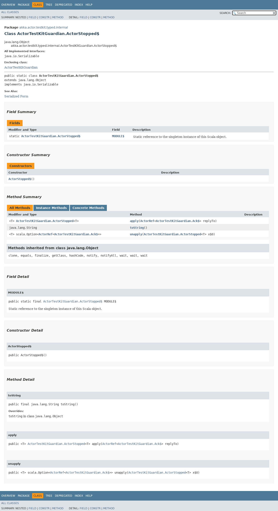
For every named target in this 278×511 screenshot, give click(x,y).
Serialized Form (16, 96)
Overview (8, 4)
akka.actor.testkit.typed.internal (43, 27)
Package (24, 4)
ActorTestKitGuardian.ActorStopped (44, 221)
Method (57, 17)
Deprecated (63, 4)
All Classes (10, 12)
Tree (49, 4)
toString (137, 227)
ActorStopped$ (19, 179)
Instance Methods (51, 208)
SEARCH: (225, 13)
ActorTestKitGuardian (21, 67)
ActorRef (147, 221)
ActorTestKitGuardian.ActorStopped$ (50, 136)
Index (79, 4)
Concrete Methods (88, 208)
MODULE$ (118, 136)
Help (89, 4)
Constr (44, 17)
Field (32, 17)
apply (134, 221)
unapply (136, 234)
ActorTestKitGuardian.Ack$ (177, 221)
